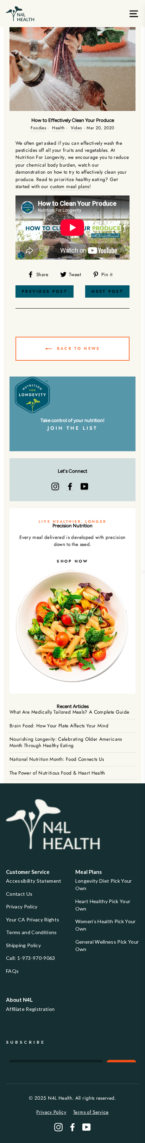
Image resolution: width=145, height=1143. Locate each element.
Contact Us (19, 894)
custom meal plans (69, 186)
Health (58, 128)
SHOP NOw (72, 561)
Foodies (38, 128)
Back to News (77, 348)
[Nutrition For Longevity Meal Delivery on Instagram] (55, 486)
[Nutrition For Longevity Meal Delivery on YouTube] (84, 486)
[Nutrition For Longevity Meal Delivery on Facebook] (70, 486)
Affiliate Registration (30, 1009)
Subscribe (25, 1042)
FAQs (12, 971)
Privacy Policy (22, 906)
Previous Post (44, 291)
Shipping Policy (23, 945)
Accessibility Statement (34, 881)
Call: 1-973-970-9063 (30, 958)
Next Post (107, 291)
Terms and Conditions (31, 932)
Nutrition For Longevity (40, 157)
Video (76, 128)
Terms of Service (90, 1112)
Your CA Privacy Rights (32, 920)
